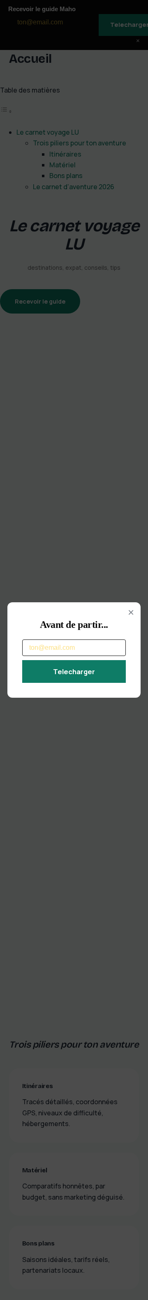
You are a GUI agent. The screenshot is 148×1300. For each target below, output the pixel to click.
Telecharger (74, 671)
